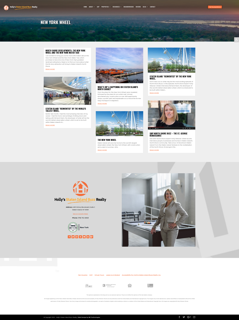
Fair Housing (82, 275)
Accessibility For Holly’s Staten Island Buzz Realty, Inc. (141, 275)
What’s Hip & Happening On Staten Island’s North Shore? (118, 88)
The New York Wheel (107, 139)
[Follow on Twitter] (73, 236)
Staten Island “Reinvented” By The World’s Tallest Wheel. (66, 109)
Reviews (138, 7)
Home (85, 7)
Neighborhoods (129, 7)
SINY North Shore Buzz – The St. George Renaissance (168, 134)
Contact (152, 7)
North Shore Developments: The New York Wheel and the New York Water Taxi (65, 51)
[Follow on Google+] (91, 236)
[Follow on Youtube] (84, 236)
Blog (144, 7)
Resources (116, 7)
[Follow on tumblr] (80, 236)
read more (50, 69)
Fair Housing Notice (215, 7)
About (91, 7)
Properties (105, 7)
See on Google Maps (80, 214)
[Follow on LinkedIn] (87, 236)
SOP (98, 7)
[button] (236, 39)
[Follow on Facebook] (69, 236)
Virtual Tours (99, 275)
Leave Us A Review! (113, 275)
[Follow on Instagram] (76, 236)
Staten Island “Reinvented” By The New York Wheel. (170, 77)
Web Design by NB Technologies (89, 317)
